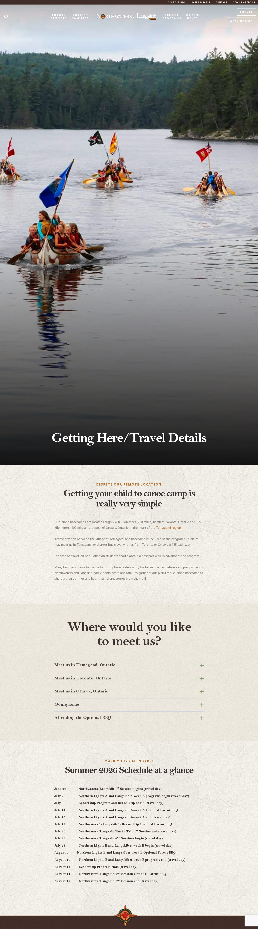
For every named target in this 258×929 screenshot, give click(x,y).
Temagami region (168, 528)
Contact (221, 2)
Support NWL (177, 2)
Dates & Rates (201, 2)
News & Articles (244, 2)
